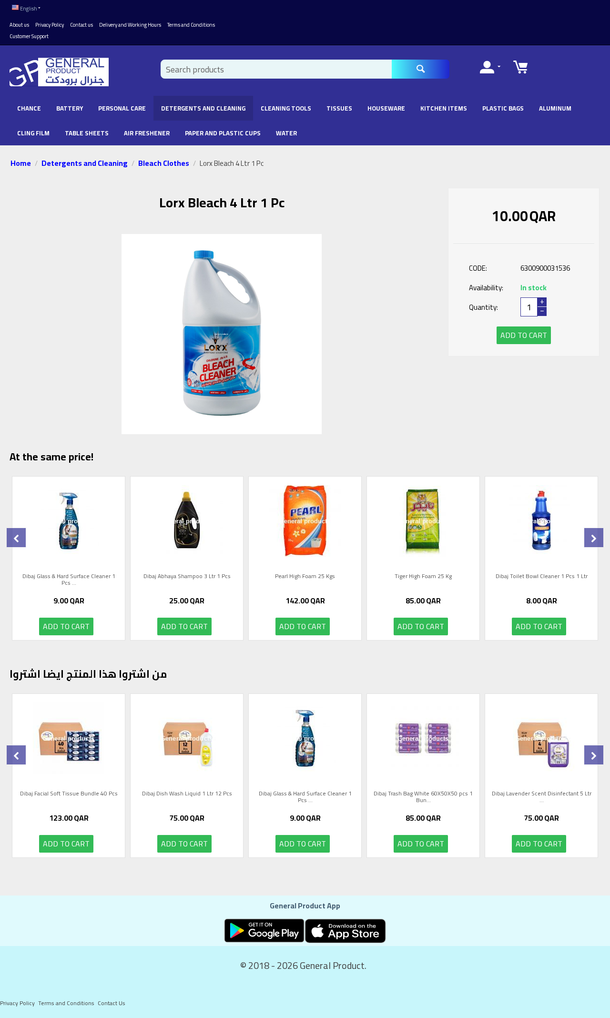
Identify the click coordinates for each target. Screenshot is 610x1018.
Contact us (81, 25)
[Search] (420, 69)
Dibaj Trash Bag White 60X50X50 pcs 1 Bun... (423, 797)
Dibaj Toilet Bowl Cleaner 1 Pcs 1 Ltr (542, 577)
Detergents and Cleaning (203, 108)
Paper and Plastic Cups (223, 133)
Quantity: (483, 307)
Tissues (339, 108)
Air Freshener (147, 133)
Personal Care (122, 108)
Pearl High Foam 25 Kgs (305, 577)
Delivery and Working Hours (130, 25)
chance (29, 108)
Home (20, 163)
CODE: (478, 268)
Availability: (486, 288)
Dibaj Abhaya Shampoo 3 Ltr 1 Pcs (187, 577)
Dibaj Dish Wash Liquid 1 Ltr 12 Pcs (187, 794)
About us (19, 25)
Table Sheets (87, 133)
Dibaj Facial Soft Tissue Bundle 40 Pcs (69, 794)
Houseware (386, 108)
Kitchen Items (443, 108)
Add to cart (523, 335)
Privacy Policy (49, 25)
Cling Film (33, 133)
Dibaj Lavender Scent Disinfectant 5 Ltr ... (541, 797)
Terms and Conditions (191, 25)
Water (286, 133)
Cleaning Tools (286, 108)
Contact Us (111, 1003)
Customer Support (29, 36)
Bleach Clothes (163, 163)
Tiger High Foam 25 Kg (423, 577)
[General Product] (59, 71)
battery (69, 108)
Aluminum (555, 108)
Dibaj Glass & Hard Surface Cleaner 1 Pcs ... (68, 580)
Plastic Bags (503, 108)
